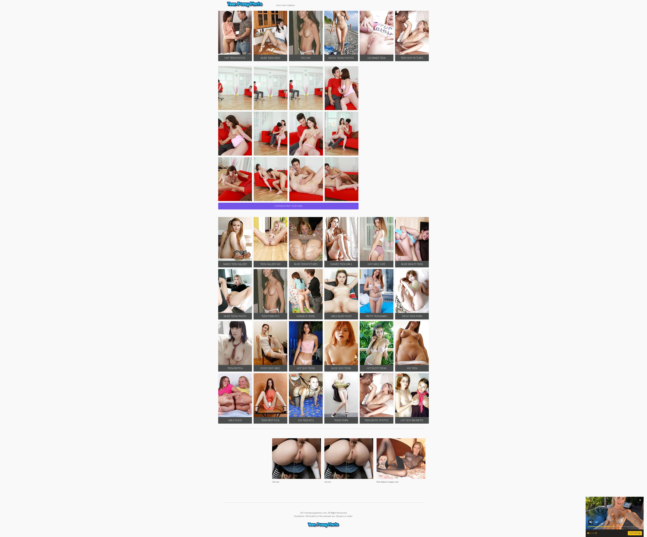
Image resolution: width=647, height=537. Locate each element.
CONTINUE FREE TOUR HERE (288, 205)
